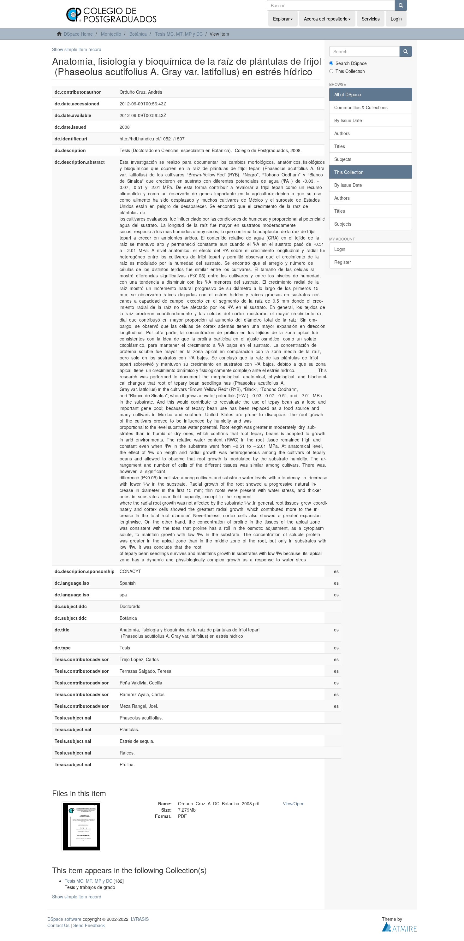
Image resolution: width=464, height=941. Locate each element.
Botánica (138, 34)
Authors (342, 133)
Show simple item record (76, 49)
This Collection (350, 71)
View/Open (294, 803)
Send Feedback (89, 925)
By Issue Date (348, 120)
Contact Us (58, 925)
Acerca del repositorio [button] (326, 18)
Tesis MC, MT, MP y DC (179, 34)
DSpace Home (78, 34)
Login (339, 249)
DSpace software (64, 919)
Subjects (342, 159)
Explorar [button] (281, 18)
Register (342, 262)
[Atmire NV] (399, 926)
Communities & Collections (361, 107)
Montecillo (111, 34)
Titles (339, 146)
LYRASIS (140, 919)
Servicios (371, 18)
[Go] (401, 5)
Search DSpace (351, 63)
